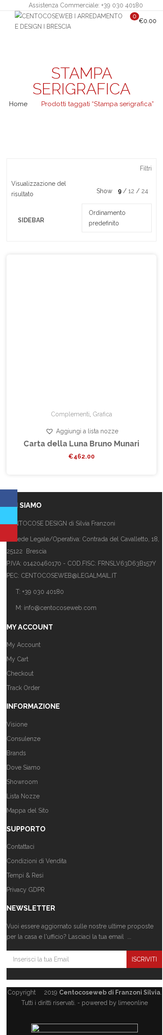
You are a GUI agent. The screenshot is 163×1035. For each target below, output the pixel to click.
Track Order (23, 687)
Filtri (146, 168)
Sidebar (31, 220)
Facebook (8, 498)
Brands (16, 753)
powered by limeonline (115, 1002)
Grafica (102, 414)
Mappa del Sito (28, 810)
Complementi (70, 414)
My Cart (17, 659)
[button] (81, 431)
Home (18, 104)
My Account (23, 644)
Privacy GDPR (26, 889)
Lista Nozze (23, 796)
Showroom (22, 781)
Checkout (20, 673)
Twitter (8, 515)
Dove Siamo (23, 767)
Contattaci (20, 846)
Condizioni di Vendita (37, 860)
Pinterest (8, 533)
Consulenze (23, 738)
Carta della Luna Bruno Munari (81, 443)
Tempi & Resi (25, 875)
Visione (17, 724)
